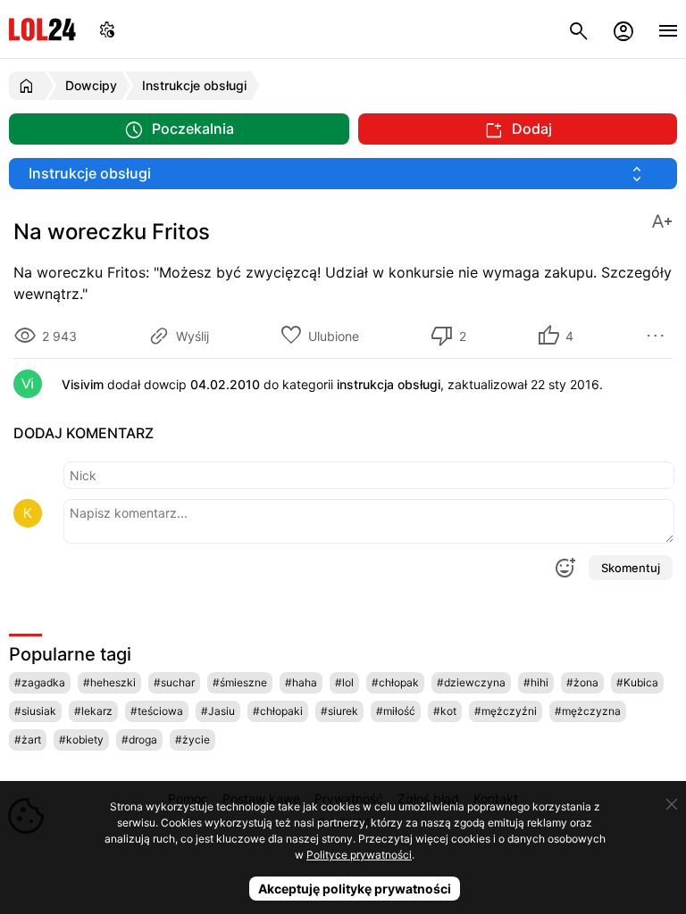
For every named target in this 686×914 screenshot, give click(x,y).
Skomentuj (630, 568)
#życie (192, 739)
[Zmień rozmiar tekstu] (662, 220)
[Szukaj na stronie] (579, 29)
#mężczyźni (505, 711)
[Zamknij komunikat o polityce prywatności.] (672, 804)
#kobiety (81, 739)
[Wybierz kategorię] (343, 173)
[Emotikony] (564, 567)
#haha (301, 682)
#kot (444, 711)
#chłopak (395, 682)
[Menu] (668, 29)
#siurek (339, 711)
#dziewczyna (471, 682)
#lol (344, 682)
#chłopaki (278, 711)
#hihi (535, 682)
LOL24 (42, 29)
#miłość (395, 711)
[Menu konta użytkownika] (623, 29)
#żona (582, 682)
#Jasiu (218, 711)
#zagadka (39, 682)
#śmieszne (240, 682)
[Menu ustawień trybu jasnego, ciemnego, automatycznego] (107, 29)
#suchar (174, 682)
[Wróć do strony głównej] (29, 85)
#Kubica (637, 682)
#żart (27, 739)
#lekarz (93, 711)
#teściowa (156, 711)
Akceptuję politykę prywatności (354, 888)
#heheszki (109, 682)
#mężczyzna (588, 711)
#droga (139, 739)
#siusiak (35, 711)
